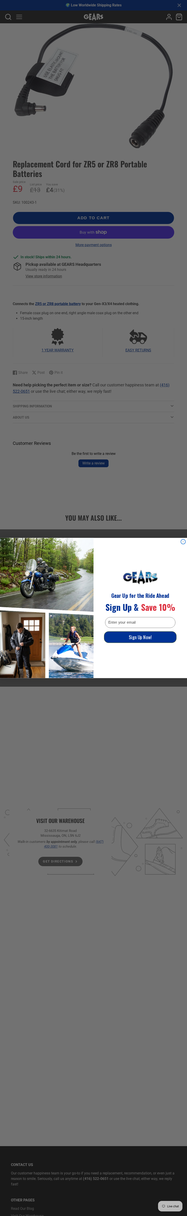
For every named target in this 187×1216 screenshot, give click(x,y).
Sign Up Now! (140, 637)
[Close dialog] (183, 541)
